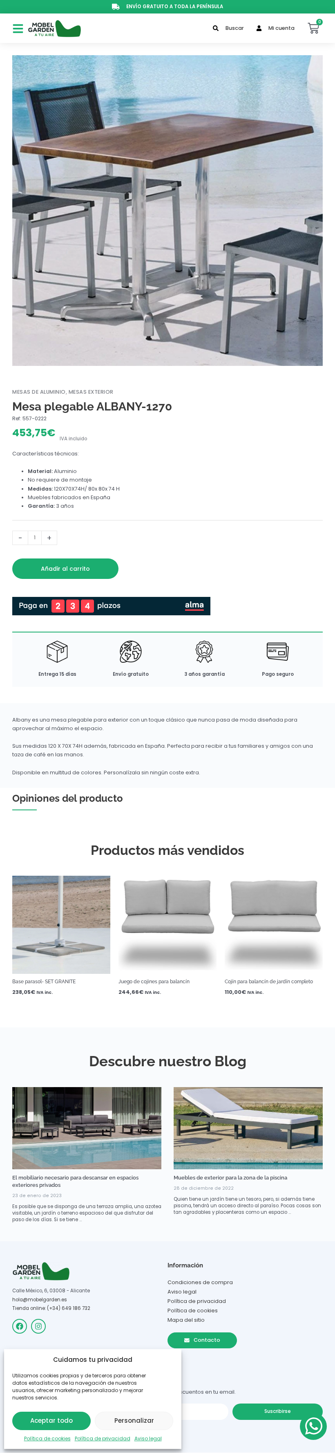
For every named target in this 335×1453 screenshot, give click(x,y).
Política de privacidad (102, 1438)
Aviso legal (148, 1438)
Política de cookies (47, 1438)
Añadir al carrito (65, 569)
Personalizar (134, 1420)
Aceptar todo (51, 1420)
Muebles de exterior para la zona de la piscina (230, 1178)
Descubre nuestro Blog (167, 1061)
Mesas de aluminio (39, 391)
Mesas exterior (91, 391)
